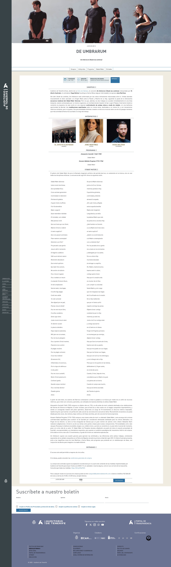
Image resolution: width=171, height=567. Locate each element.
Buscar (4, 309)
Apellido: (63, 497)
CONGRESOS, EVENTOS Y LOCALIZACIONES (6, 298)
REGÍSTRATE (23, 510)
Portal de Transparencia (37, 552)
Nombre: (18, 497)
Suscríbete (76, 548)
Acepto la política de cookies (68, 506)
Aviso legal (32, 550)
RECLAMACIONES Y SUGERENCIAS (82, 550)
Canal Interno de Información (83, 555)
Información (5, 307)
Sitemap (31, 555)
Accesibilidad (121, 555)
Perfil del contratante (125, 552)
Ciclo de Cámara (82, 91)
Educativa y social (5, 293)
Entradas (109, 69)
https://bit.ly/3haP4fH (78, 468)
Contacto (120, 546)
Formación (5, 301)
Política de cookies (123, 548)
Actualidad (5, 304)
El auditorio (5, 281)
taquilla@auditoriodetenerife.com (100, 474)
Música (4, 284)
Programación (6, 278)
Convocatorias (78, 546)
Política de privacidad (36, 546)
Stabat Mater (100, 69)
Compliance (77, 552)
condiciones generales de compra (81, 458)
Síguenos (120, 550)
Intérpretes (81, 69)
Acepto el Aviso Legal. (88, 506)
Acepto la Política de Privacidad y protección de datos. (37, 506)
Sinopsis (73, 69)
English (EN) (5, 312)
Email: (106, 497)
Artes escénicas (5, 290)
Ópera (4, 286)
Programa (90, 69)
